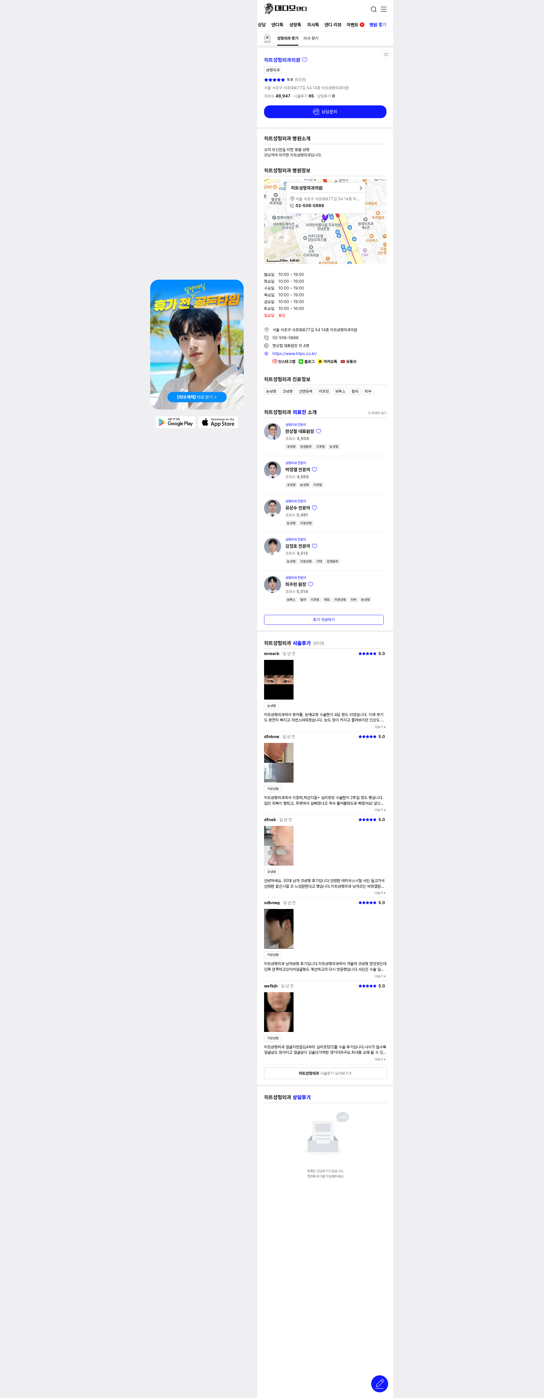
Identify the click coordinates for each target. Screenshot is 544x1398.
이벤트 (355, 24)
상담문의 (329, 111)
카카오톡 (330, 361)
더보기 (379, 727)
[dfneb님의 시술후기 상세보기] (279, 846)
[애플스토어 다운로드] (218, 422)
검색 (374, 9)
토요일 (269, 308)
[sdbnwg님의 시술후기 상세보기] (279, 929)
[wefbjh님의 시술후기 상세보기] (279, 1012)
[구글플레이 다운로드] (176, 422)
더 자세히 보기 (377, 413)
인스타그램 (286, 361)
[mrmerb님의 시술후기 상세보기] (279, 680)
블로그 (309, 361)
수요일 (269, 288)
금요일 (269, 301)
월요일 (269, 274)
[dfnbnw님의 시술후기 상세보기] (279, 763)
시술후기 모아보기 (323, 1073)
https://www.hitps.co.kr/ (295, 353)
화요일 (269, 281)
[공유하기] (386, 54)
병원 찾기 (377, 24)
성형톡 (295, 24)
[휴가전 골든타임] (197, 344)
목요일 (269, 295)
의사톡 (313, 24)
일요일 (269, 315)
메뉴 (383, 9)
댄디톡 (277, 24)
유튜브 (351, 361)
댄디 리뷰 (332, 24)
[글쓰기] (379, 1383)
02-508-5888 (286, 337)
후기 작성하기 (324, 619)
